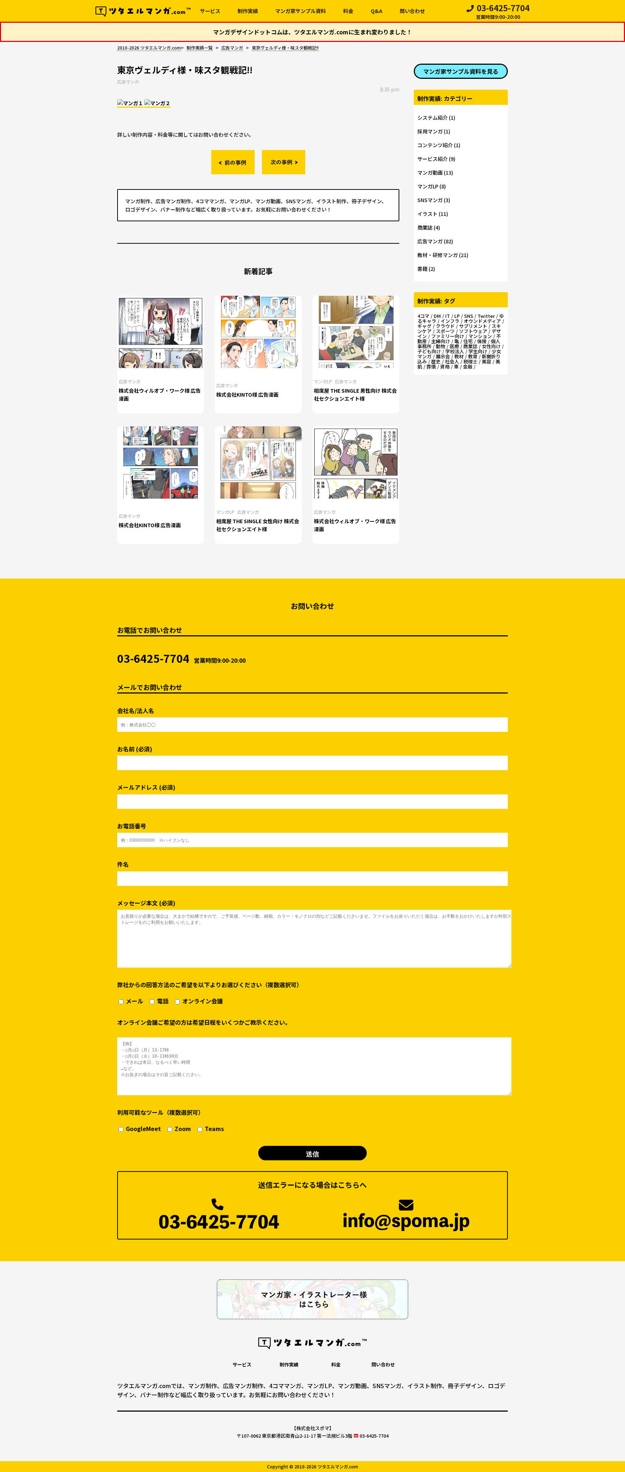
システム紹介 (432, 117)
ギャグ (424, 326)
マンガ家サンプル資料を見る (460, 71)
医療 (454, 346)
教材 (459, 356)
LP (457, 315)
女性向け (491, 346)
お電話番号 (131, 826)
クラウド (445, 326)
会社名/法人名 (135, 711)
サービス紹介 (432, 158)
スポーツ (445, 331)
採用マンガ (430, 131)
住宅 (468, 341)
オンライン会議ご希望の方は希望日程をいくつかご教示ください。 (204, 1022)
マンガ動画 (430, 172)
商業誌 (425, 227)
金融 (467, 366)
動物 (440, 346)
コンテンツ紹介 (435, 145)
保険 (481, 341)
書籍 (422, 268)
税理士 (470, 361)
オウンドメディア (482, 320)
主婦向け (440, 341)
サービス (210, 10)
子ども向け (429, 351)
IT (447, 315)
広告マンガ (128, 81)
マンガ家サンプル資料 (300, 10)
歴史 (436, 361)
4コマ (423, 315)
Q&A (376, 10)
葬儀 (431, 366)
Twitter (486, 315)
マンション (480, 336)
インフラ (450, 320)
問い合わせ (412, 10)
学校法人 (454, 351)
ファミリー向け (447, 336)
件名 (123, 864)
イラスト (427, 213)
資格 (445, 366)
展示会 (443, 356)
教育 (472, 356)
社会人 (452, 361)
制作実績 (248, 10)
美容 (486, 361)
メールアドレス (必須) (146, 787)
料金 (348, 10)
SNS (468, 315)
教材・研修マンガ (437, 255)
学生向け (477, 351)
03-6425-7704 (503, 12)
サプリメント (473, 326)
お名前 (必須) (134, 749)
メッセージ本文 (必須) (146, 903)
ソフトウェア (473, 331)
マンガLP (323, 381)
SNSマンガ (430, 200)
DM (437, 315)
